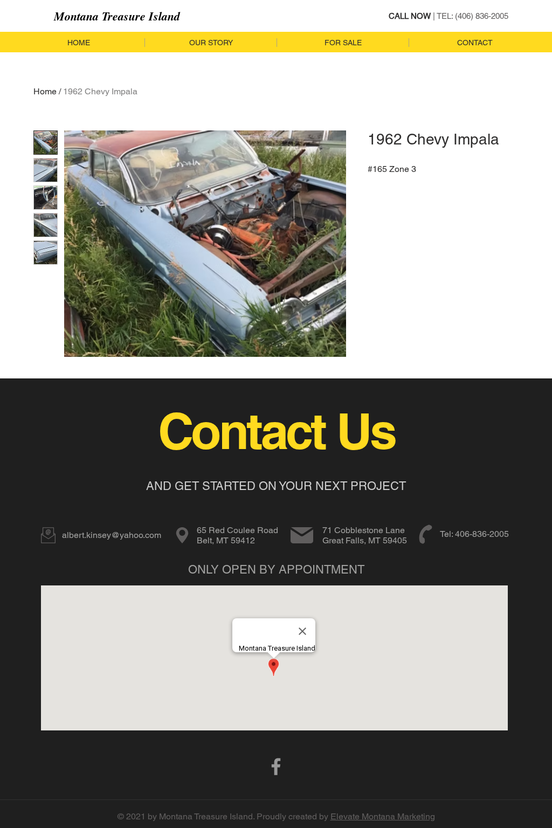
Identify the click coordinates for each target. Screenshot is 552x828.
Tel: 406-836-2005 (474, 534)
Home (45, 91)
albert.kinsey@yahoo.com (111, 535)
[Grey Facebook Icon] (276, 766)
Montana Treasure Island (117, 16)
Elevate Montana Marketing (382, 816)
